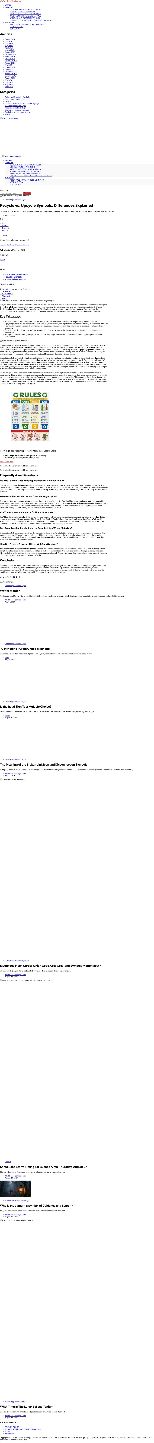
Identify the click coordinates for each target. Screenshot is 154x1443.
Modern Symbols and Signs (22, 12)
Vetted (8, 5)
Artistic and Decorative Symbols (25, 14)
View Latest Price (6, 462)
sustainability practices (15, 279)
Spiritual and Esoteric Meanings (25, 18)
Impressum (10, 1433)
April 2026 (9, 48)
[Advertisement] (77, 137)
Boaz (7, 658)
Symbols (9, 7)
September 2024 (11, 76)
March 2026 (9, 50)
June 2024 (9, 82)
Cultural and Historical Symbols (25, 9)
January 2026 (10, 52)
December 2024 (11, 72)
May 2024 (9, 84)
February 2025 (10, 67)
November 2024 (11, 74)
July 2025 (8, 65)
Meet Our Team (16, 27)
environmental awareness (16, 274)
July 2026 (8, 41)
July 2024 (8, 80)
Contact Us (15, 29)
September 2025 (11, 61)
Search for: (4, 190)
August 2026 (10, 39)
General (8, 101)
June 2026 (9, 44)
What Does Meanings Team (15, 600)
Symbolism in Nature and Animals (25, 16)
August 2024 (10, 78)
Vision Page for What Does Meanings (27, 24)
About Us (9, 22)
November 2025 (11, 56)
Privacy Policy (12, 1427)
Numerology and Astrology (15, 108)
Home (7, 1431)
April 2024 (9, 87)
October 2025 (10, 59)
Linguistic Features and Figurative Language (31, 20)
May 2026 (9, 46)
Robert (2, 260)
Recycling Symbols (13, 277)
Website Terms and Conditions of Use (23, 1429)
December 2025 (11, 54)
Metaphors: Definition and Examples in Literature (14, 245)
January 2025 (10, 69)
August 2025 (10, 63)
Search (27, 193)
